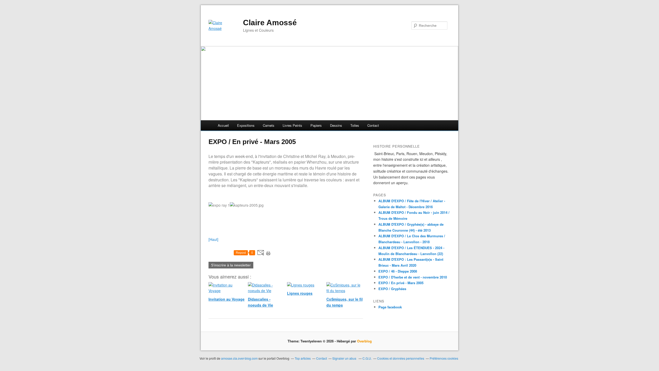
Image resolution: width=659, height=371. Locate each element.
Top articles (303, 358)
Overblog (364, 341)
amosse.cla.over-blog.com (239, 358)
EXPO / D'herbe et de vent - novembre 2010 (412, 277)
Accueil (223, 125)
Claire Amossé (270, 22)
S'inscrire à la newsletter (231, 265)
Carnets (268, 125)
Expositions (246, 125)
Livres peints (292, 125)
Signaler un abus (344, 358)
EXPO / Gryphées (392, 288)
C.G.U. (367, 358)
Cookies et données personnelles (400, 358)
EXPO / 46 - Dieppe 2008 (397, 271)
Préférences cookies (444, 358)
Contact (373, 125)
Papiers (316, 125)
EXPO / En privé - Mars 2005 (400, 282)
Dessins (336, 125)
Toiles (354, 125)
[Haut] (213, 239)
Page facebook (390, 307)
